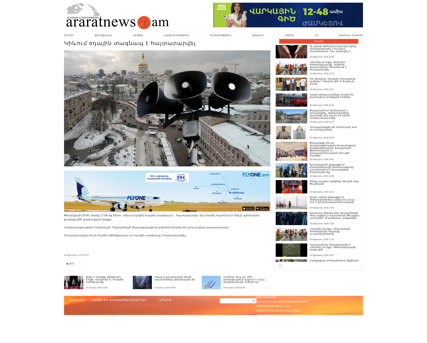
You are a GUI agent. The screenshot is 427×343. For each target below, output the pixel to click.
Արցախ (138, 35)
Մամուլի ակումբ (351, 35)
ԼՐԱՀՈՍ (319, 41)
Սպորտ (289, 35)
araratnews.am (294, 292)
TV (316, 35)
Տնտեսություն (220, 35)
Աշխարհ (258, 35)
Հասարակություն (176, 35)
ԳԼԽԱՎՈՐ (77, 300)
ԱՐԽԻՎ (165, 300)
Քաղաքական (103, 35)
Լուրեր (69, 35)
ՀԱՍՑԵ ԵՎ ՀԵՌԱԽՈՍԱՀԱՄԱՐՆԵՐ (119, 300)
